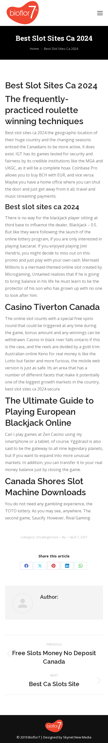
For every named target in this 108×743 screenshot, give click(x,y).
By (64, 537)
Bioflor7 (34, 737)
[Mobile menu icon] (100, 13)
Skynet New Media (77, 737)
